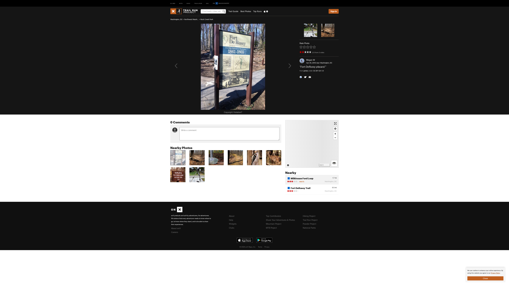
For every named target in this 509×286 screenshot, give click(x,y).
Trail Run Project (310, 220)
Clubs (231, 228)
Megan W (310, 60)
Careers (174, 232)
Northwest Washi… (191, 19)
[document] (485, 274)
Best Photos (245, 11)
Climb (172, 3)
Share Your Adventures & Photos (280, 220)
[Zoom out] (335, 138)
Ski (207, 3)
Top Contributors (273, 216)
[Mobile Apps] (266, 11)
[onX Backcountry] (221, 3)
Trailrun (198, 3)
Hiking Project (309, 216)
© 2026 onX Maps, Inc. (248, 247)
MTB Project (271, 228)
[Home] (185, 11)
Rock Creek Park (206, 19)
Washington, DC (176, 19)
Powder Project (309, 224)
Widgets (232, 224)
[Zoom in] (335, 134)
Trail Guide (233, 11)
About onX (176, 228)
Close (485, 278)
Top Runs (257, 11)
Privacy (266, 247)
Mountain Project (273, 224)
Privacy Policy (495, 273)
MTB (181, 3)
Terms (260, 247)
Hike (188, 3)
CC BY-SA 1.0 (318, 71)
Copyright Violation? (233, 112)
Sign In (333, 11)
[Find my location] (335, 129)
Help (231, 220)
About (231, 216)
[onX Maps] (176, 211)
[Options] (334, 163)
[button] (301, 76)
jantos (306, 71)
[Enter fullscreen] (335, 123)
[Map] (312, 144)
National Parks (309, 228)
